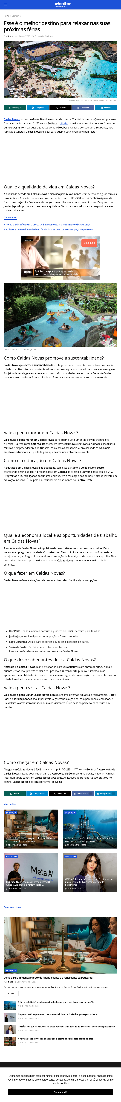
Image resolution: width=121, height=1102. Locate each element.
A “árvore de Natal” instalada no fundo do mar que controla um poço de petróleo (49, 229)
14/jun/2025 (24, 36)
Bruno (10, 36)
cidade (64, 123)
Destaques (11, 856)
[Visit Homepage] (63, 4)
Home (6, 16)
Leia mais (13, 993)
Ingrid (11, 982)
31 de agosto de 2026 (17, 845)
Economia (16, 16)
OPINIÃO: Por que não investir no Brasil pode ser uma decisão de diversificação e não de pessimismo (89, 882)
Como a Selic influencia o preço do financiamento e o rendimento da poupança (48, 224)
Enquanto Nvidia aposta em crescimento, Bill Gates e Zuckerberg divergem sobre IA (28, 883)
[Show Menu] (5, 4)
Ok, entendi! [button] (60, 1092)
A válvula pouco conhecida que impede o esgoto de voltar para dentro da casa (55, 1038)
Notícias (49, 36)
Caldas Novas (12, 119)
